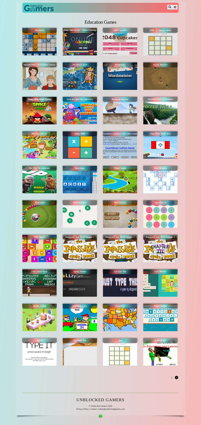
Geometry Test (80, 340)
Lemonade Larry (79, 306)
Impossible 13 (160, 202)
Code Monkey (160, 271)
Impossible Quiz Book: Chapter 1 (79, 237)
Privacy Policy (82, 409)
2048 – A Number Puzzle (160, 30)
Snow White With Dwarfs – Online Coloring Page (80, 30)
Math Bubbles (120, 202)
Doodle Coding (39, 306)
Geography (120, 306)
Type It (40, 340)
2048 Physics (39, 237)
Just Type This (120, 271)
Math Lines (39, 202)
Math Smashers (80, 202)
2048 (120, 340)
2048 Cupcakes (120, 30)
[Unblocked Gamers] (39, 10)
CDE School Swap (39, 271)
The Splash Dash (79, 65)
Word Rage (80, 168)
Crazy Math (80, 134)
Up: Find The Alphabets (39, 168)
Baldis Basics (160, 340)
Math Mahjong (160, 168)
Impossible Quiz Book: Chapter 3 (160, 237)
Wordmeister (120, 65)
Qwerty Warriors (160, 65)
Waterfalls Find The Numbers (160, 99)
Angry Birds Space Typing (39, 99)
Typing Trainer (79, 271)
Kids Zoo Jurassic (39, 134)
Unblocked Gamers (99, 406)
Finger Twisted (160, 306)
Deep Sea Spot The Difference (80, 99)
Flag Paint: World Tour (160, 134)
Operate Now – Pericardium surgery (39, 65)
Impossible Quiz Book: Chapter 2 (120, 237)
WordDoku (39, 30)
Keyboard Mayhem (120, 99)
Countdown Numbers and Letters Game (120, 134)
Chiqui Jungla (120, 168)
